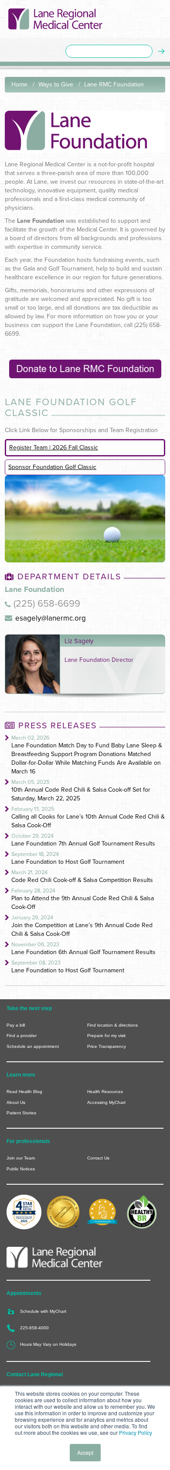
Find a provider (22, 1035)
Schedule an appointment (33, 1046)
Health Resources (105, 1091)
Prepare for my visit (106, 1035)
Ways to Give (55, 84)
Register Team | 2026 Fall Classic (53, 447)
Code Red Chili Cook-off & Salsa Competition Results (82, 880)
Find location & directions (112, 1025)
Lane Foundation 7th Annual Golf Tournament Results (83, 843)
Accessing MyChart (106, 1102)
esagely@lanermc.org (50, 618)
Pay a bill (16, 1025)
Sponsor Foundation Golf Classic (52, 467)
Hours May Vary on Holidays (48, 1344)
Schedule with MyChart (43, 1311)
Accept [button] (85, 1452)
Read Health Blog (24, 1091)
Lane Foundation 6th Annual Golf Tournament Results (83, 952)
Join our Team (21, 1158)
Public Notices (21, 1168)
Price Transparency (106, 1046)
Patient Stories (21, 1112)
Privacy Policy (135, 1432)
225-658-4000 (34, 1327)
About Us (16, 1102)
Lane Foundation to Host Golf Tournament (67, 861)
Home (19, 84)
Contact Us (98, 1158)
